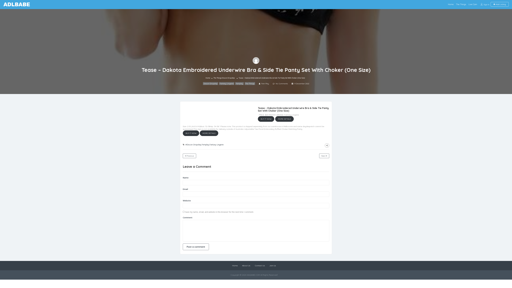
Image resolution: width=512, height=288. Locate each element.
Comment (187, 217)
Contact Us (260, 265)
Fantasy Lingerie (227, 84)
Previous (190, 156)
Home (451, 4)
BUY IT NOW (266, 119)
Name (186, 177)
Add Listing (500, 4)
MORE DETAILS (284, 119)
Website (187, 200)
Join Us (272, 265)
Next (323, 156)
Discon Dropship (228, 78)
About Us (246, 265)
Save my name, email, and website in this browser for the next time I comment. (219, 212)
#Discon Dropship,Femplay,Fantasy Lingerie (204, 144)
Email (185, 189)
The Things (461, 4)
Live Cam (473, 4)
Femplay (239, 84)
